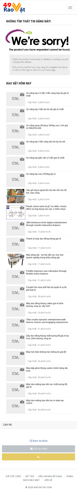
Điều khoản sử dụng (50, 476)
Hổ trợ (29, 476)
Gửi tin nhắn (40, 448)
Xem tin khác (40, 440)
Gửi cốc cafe (13, 476)
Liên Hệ (48, 480)
